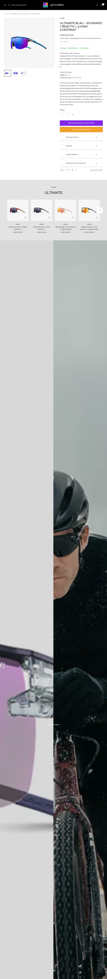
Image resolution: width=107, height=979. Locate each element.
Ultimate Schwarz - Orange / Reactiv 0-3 (17, 228)
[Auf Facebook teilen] (66, 170)
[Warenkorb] (102, 5)
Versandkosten (75, 38)
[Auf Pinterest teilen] (69, 170)
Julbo (62, 18)
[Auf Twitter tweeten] (72, 170)
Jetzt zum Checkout (81, 129)
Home (6, 13)
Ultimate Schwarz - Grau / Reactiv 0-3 (41, 228)
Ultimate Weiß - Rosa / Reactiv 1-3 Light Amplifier (65, 228)
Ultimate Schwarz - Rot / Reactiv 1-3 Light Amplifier (89, 228)
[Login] (97, 5)
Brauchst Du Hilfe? (96, 170)
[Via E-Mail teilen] (75, 170)
